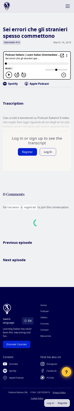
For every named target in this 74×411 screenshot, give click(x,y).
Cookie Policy (37, 398)
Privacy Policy (59, 392)
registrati (30, 207)
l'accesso (13, 207)
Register (62, 403)
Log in (50, 403)
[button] (67, 6)
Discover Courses (16, 344)
